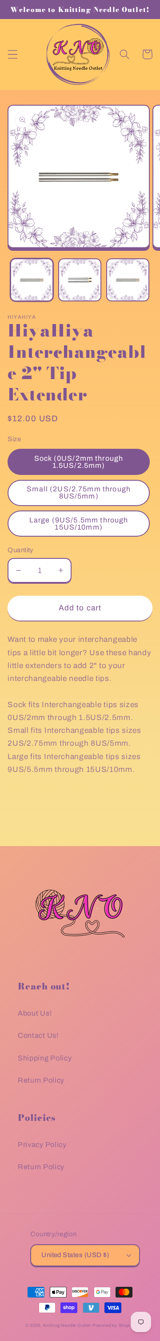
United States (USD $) (75, 1254)
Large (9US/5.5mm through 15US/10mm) (78, 523)
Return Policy (41, 1080)
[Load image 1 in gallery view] (31, 279)
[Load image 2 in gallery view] (79, 279)
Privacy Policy (42, 1144)
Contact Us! (38, 1035)
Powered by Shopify (113, 1325)
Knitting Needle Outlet (67, 1325)
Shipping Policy (45, 1058)
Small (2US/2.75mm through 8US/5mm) (79, 492)
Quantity (21, 550)
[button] (12, 54)
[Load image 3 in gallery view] (127, 279)
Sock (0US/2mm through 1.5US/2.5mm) (78, 462)
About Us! (35, 1013)
